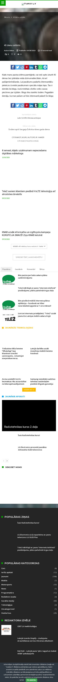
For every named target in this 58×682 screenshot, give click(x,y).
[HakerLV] (29, 3)
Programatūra (7, 592)
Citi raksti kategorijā (28, 141)
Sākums (7, 17)
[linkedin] (31, 67)
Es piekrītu (31, 680)
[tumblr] (36, 67)
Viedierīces (6, 613)
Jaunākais (19, 269)
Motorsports (6, 584)
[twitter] (17, 67)
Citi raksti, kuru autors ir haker (28, 137)
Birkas (42, 269)
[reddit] (22, 67)
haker (12, 50)
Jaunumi (4, 576)
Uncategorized (7, 609)
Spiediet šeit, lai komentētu (29, 257)
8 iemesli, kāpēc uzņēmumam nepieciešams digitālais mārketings (24, 152)
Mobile (4, 580)
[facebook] (13, 67)
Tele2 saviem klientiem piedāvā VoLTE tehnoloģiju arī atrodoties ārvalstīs (28, 193)
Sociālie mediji (7, 601)
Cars (3, 568)
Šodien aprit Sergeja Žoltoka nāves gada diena (29, 127)
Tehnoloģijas (6, 605)
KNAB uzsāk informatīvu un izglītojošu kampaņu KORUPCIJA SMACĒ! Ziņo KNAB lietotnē (26, 233)
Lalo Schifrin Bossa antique (29, 116)
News (3, 588)
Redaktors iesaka (8, 597)
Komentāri (31, 269)
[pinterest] (26, 67)
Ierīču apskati (7, 572)
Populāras (6, 269)
